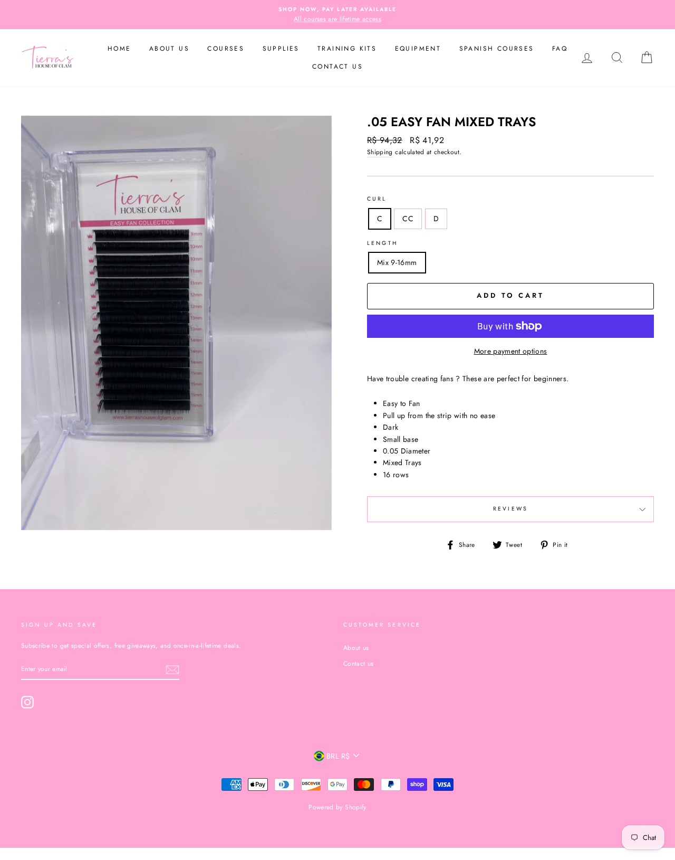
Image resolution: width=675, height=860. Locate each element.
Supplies (281, 48)
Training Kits (347, 48)
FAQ (559, 48)
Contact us (337, 66)
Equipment (418, 48)
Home (119, 48)
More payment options (510, 351)
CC (407, 218)
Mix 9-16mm (397, 262)
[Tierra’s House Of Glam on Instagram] (27, 702)
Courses (225, 48)
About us (169, 48)
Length (382, 243)
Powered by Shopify (337, 807)
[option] (337, 14)
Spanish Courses (496, 48)
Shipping (380, 151)
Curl (377, 199)
